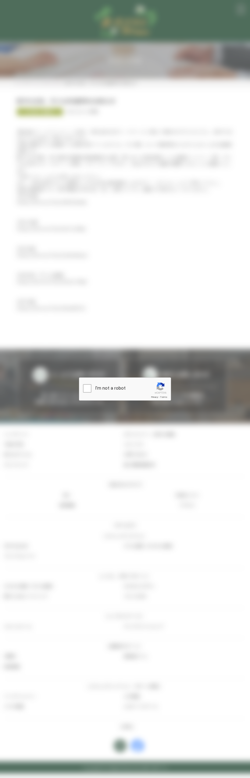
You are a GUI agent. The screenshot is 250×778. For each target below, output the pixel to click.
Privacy (154, 397)
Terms (163, 397)
